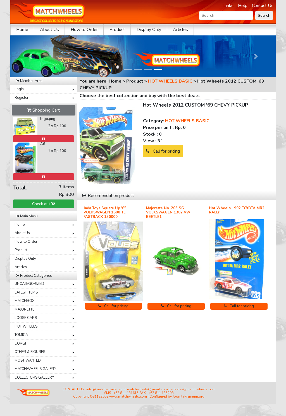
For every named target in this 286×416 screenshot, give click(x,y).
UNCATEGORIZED (29, 283)
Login (19, 89)
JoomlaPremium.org (188, 396)
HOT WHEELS (26, 326)
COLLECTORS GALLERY (34, 377)
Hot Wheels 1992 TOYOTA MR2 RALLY (236, 210)
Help (242, 6)
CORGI (20, 343)
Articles (180, 30)
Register (21, 97)
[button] (30, 56)
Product (117, 30)
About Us (49, 30)
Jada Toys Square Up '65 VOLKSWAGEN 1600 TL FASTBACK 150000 (105, 212)
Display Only (149, 30)
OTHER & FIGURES (30, 351)
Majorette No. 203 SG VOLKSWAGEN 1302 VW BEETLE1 (168, 212)
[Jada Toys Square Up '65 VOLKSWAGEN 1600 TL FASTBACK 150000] (114, 261)
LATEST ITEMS (26, 292)
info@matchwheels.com (105, 389)
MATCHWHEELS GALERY (35, 368)
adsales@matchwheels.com (192, 389)
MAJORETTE (24, 309)
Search (264, 15)
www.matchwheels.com (128, 396)
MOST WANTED (28, 360)
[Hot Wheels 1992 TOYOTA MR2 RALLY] (239, 259)
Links (228, 6)
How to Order (84, 30)
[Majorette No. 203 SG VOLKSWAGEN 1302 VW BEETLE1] (176, 261)
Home (22, 30)
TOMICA (21, 334)
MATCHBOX (24, 300)
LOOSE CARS (26, 317)
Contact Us (262, 6)
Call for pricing (166, 151)
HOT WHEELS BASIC (170, 81)
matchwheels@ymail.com (147, 389)
